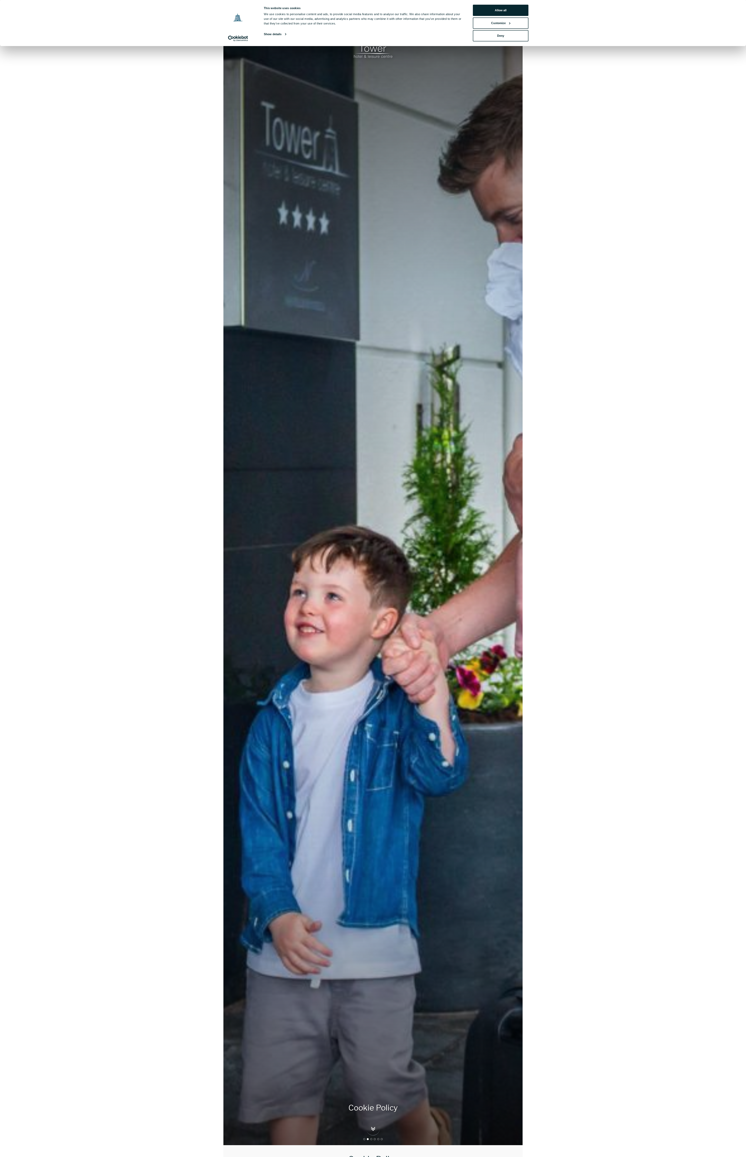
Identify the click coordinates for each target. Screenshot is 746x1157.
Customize (498, 23)
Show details (272, 34)
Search (187, 620)
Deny (500, 35)
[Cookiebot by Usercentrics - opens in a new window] (238, 38)
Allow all (500, 10)
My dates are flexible (202, 610)
